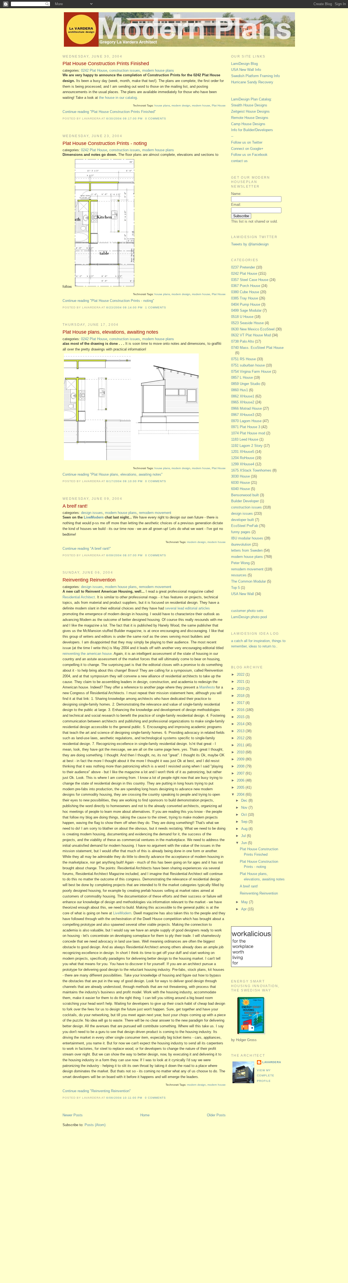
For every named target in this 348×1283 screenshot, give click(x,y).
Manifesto (207, 687)
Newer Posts (73, 1115)
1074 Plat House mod (248, 433)
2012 (241, 738)
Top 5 (235, 588)
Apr (244, 909)
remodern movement (155, 513)
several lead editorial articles (187, 608)
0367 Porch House (245, 286)
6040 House (240, 489)
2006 (241, 780)
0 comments (155, 118)
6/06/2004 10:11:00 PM (124, 1097)
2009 (241, 759)
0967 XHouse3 (242, 415)
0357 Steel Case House (249, 280)
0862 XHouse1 (242, 396)
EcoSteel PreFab (244, 526)
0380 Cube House (245, 292)
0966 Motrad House (246, 408)
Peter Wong (240, 563)
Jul (244, 836)
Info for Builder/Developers (252, 130)
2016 (241, 710)
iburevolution (241, 544)
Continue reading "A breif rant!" (87, 548)
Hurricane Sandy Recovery (252, 82)
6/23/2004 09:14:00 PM (124, 307)
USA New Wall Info (246, 70)
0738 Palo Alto (242, 341)
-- (232, 136)
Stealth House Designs (249, 105)
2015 (241, 717)
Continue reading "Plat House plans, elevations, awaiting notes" (113, 474)
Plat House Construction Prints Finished (106, 63)
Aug (244, 829)
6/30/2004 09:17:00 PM (124, 118)
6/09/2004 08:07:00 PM (124, 555)
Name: (236, 194)
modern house (201, 105)
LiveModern (94, 517)
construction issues (124, 70)
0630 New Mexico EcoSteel (253, 329)
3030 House (240, 476)
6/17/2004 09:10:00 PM (124, 481)
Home (145, 1115)
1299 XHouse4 (242, 464)
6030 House (240, 483)
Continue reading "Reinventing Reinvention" (97, 1091)
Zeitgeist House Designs (250, 111)
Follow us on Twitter (246, 142)
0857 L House (242, 377)
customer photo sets (247, 611)
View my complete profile (265, 1075)
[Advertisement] (253, 1178)
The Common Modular (248, 581)
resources (239, 575)
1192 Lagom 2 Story (247, 446)
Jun (244, 843)
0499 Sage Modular (246, 310)
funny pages (240, 532)
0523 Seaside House (247, 323)
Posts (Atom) (95, 1125)
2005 (241, 787)
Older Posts (216, 1115)
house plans (162, 105)
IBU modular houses (247, 538)
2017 (241, 703)
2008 (241, 766)
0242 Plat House (94, 70)
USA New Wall (242, 594)
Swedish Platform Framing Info (255, 76)
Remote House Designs (249, 118)
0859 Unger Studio (245, 384)
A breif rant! (75, 506)
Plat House (219, 105)
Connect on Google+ (247, 149)
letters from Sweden (247, 550)
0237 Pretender (243, 267)
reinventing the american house (87, 654)
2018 (241, 696)
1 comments (155, 307)
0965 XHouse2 (242, 402)
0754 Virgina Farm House (251, 371)
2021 (241, 682)
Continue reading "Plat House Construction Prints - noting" (108, 301)
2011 (241, 745)
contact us (239, 161)
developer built (242, 520)
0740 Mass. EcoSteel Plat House (257, 348)
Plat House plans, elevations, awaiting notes (110, 332)
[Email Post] (167, 118)
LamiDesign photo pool (249, 617)
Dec (244, 800)
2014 (241, 724)
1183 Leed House (244, 439)
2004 (241, 794)
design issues (92, 513)
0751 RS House (243, 359)
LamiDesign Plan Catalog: (251, 99)
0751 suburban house (248, 365)
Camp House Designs (248, 124)
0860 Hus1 (239, 390)
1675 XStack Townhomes (251, 470)
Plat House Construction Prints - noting (105, 143)
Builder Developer (245, 501)
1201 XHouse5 (242, 452)
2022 (241, 674)
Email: (236, 205)
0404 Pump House (245, 304)
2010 (241, 752)
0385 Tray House (244, 298)
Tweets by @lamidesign (250, 244)
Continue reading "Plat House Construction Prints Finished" (109, 112)
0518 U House (242, 317)
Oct (244, 815)
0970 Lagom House (246, 421)
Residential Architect (79, 597)
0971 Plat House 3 (245, 427)
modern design (181, 105)
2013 (241, 731)
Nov (244, 807)
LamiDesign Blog (244, 64)
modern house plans (158, 70)
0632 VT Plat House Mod (251, 335)
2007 (241, 773)
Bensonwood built (245, 495)
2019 (241, 689)
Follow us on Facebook (249, 155)
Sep (244, 822)
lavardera (271, 1062)
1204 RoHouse (242, 458)
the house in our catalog (118, 98)
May (245, 902)
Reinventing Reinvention (89, 580)
